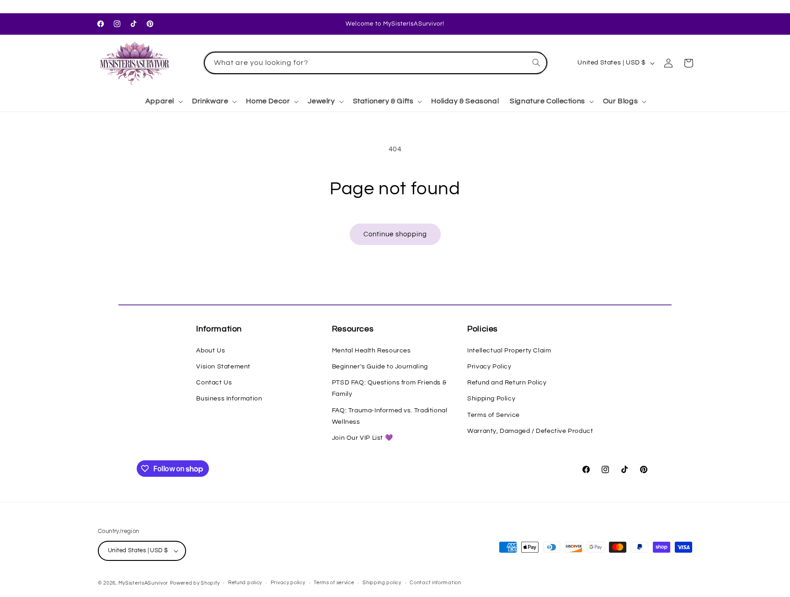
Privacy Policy (489, 366)
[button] (163, 101)
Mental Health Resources (371, 350)
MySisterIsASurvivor (143, 583)
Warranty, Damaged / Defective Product (530, 431)
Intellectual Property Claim (509, 350)
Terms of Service (493, 415)
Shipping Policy (491, 398)
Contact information (435, 582)
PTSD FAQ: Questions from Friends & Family (389, 388)
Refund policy (245, 582)
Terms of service (334, 582)
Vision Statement (223, 366)
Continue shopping (395, 234)
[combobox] (376, 63)
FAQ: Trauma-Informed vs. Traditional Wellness (390, 416)
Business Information (229, 398)
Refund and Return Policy (506, 382)
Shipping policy (382, 582)
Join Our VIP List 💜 (362, 438)
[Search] (536, 63)
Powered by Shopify (195, 583)
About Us (210, 350)
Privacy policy (288, 582)
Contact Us (214, 382)
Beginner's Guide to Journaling (380, 366)
